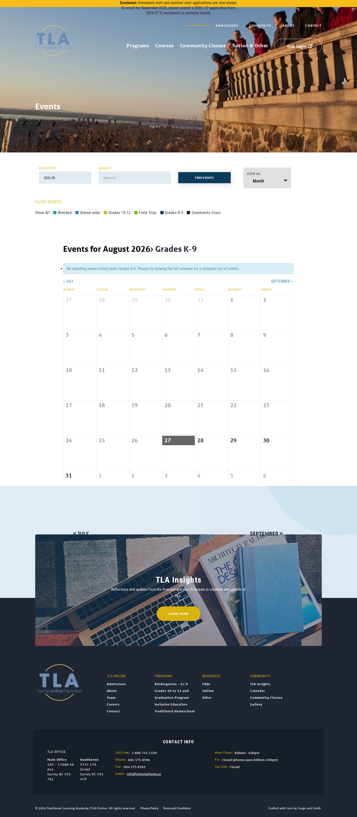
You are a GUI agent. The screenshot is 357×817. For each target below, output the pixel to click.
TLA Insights (260, 684)
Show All (42, 212)
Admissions (227, 25)
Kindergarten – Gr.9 (171, 684)
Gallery (256, 704)
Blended (65, 212)
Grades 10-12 (120, 212)
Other (207, 697)
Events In (47, 168)
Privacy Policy (149, 808)
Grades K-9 (174, 212)
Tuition (208, 691)
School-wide (90, 212)
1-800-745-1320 (144, 753)
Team (111, 697)
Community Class (206, 212)
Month (258, 181)
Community (260, 25)
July (68, 281)
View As (253, 173)
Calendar (257, 691)
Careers (113, 704)
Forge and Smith (309, 808)
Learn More (178, 614)
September (282, 281)
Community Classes (203, 45)
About (288, 25)
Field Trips (148, 212)
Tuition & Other (250, 45)
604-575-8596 (139, 760)
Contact (313, 25)
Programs (138, 45)
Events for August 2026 (106, 249)
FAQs (206, 684)
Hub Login (296, 46)
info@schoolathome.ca (144, 774)
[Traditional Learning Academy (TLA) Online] (53, 53)
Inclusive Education (171, 704)
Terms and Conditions (177, 808)
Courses (164, 45)
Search (105, 168)
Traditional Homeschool (175, 711)
